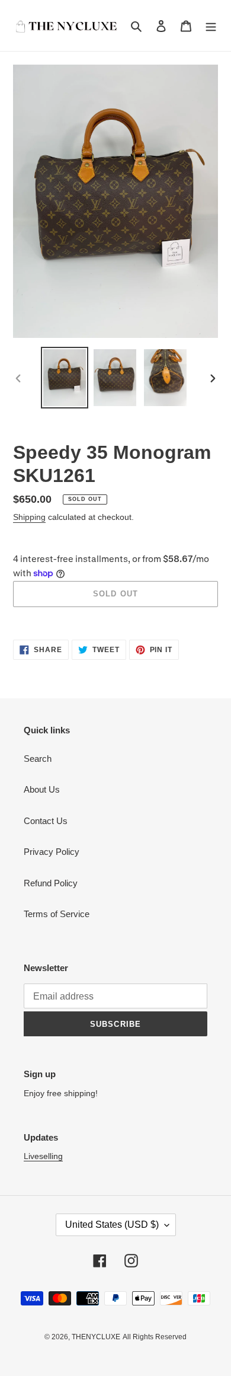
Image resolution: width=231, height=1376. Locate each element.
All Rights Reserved (155, 1337)
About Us (42, 789)
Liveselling (43, 1156)
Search (38, 759)
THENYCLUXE (96, 1337)
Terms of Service (56, 914)
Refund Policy (51, 883)
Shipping (29, 517)
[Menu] (210, 26)
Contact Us (46, 821)
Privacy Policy (51, 852)
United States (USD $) (112, 1224)
